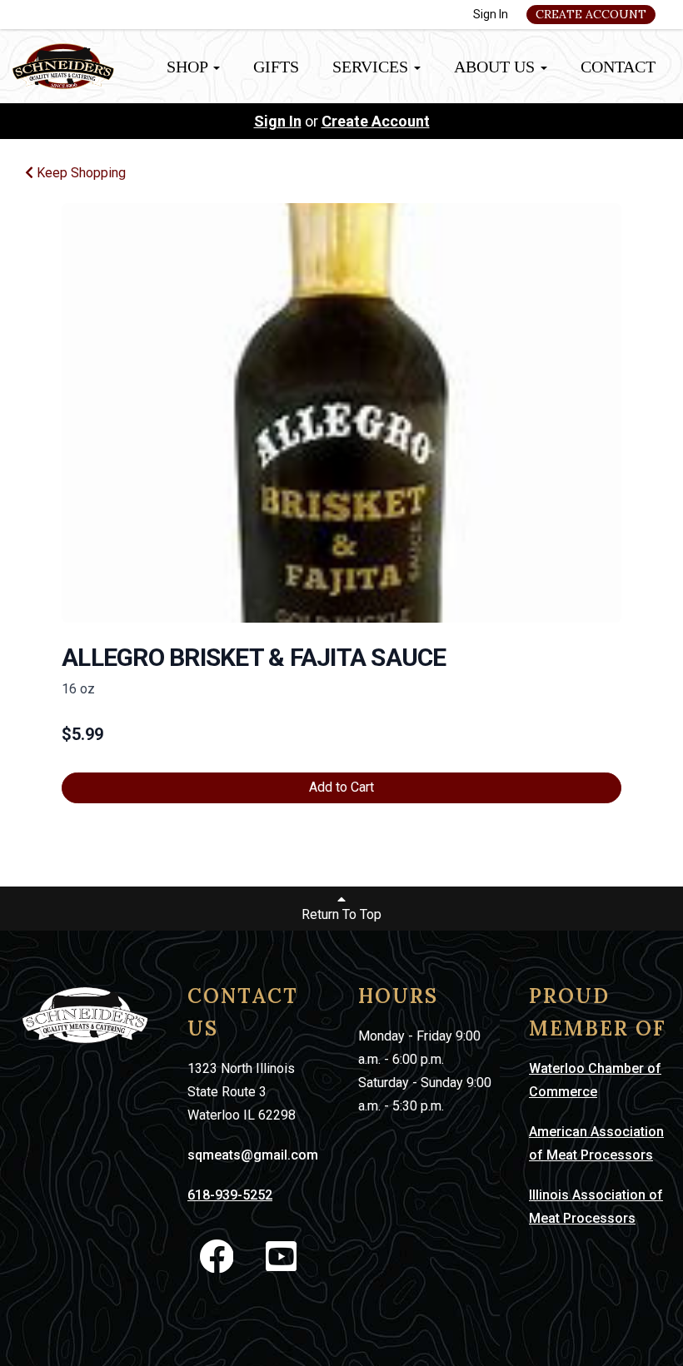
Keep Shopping (79, 173)
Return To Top (341, 914)
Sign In (490, 14)
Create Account (591, 14)
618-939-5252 (229, 1195)
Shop (189, 66)
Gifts (276, 66)
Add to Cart (341, 787)
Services (372, 66)
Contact (618, 66)
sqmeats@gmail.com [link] (252, 1155)
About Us (496, 66)
